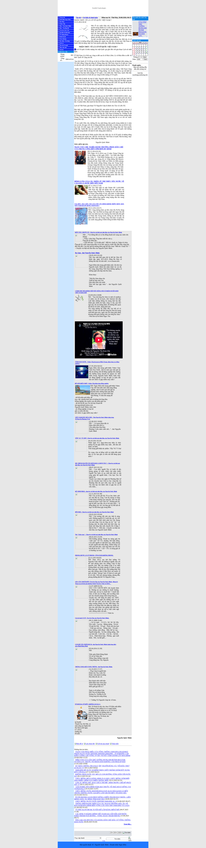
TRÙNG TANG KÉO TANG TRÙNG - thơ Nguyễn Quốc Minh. (93, 667)
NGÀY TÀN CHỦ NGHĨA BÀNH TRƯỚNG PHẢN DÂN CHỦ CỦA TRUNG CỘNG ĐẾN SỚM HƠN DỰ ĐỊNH (98, 148)
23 (134, 53)
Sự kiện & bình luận (90, 17)
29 (147, 53)
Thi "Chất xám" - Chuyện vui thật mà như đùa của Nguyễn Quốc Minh (96, 534)
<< (134, 42)
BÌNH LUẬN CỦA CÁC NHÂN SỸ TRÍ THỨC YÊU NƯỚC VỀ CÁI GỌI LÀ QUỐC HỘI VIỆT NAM (99, 182)
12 (140, 49)
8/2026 (140, 42)
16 (134, 51)
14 (144, 49)
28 (144, 53)
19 (140, 51)
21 (144, 51)
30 (134, 54)
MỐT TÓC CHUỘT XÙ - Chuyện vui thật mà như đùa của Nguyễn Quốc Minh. (98, 232)
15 (147, 49)
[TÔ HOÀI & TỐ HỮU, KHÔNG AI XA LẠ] (81, 719)
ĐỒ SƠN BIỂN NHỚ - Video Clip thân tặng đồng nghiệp (91, 383)
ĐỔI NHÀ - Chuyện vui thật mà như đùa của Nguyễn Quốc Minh (94, 512)
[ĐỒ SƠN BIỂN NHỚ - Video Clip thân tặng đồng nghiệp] (82, 394)
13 (142, 49)
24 (136, 53)
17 (136, 51)
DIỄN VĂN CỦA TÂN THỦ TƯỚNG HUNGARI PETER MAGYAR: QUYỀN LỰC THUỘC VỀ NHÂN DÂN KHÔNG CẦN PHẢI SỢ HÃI (143, 26)
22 (147, 51)
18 (138, 51)
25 (138, 53)
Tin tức (78, 17)
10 (136, 49)
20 (142, 51)
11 (138, 49)
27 (142, 53)
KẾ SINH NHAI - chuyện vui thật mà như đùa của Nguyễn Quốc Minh (96, 491)
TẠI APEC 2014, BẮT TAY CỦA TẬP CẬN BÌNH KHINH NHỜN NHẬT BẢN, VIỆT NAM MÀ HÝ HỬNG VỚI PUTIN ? (99, 204)
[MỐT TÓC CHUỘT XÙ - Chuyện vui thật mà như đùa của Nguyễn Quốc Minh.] (79, 241)
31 (136, 54)
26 (140, 53)
